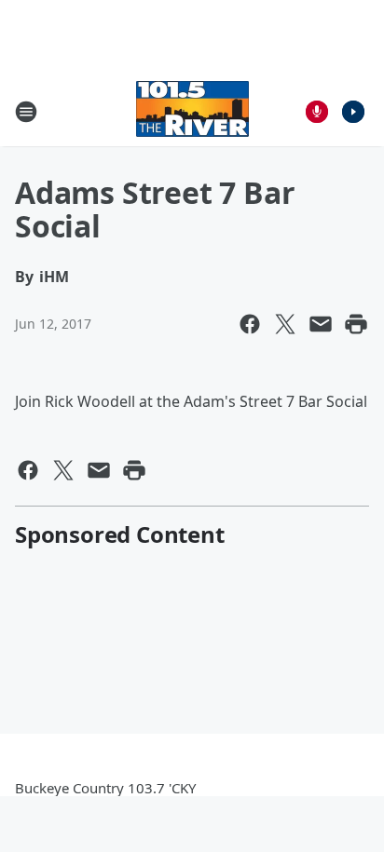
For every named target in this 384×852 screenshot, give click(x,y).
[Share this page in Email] (321, 324)
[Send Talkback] (317, 112)
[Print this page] (356, 324)
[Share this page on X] (285, 324)
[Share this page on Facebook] (250, 324)
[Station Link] (192, 111)
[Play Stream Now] (353, 112)
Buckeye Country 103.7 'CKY (105, 787)
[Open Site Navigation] (26, 112)
